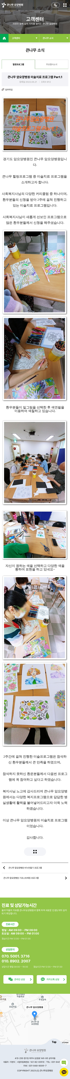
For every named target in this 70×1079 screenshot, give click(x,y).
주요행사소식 (51, 64)
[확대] (66, 1013)
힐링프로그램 (18, 64)
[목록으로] (35, 851)
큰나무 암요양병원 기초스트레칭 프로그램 (21, 878)
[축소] (66, 1019)
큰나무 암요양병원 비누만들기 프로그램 (25, 868)
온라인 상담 (19, 979)
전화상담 (55, 5)
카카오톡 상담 (53, 979)
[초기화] (66, 1025)
